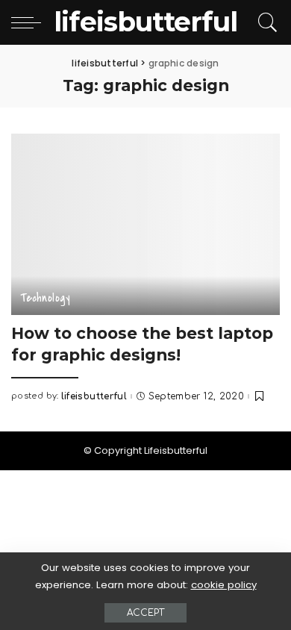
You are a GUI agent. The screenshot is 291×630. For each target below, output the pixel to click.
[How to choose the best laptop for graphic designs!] (145, 224)
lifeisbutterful (94, 396)
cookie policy (224, 585)
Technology (45, 297)
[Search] (265, 22)
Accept (145, 613)
